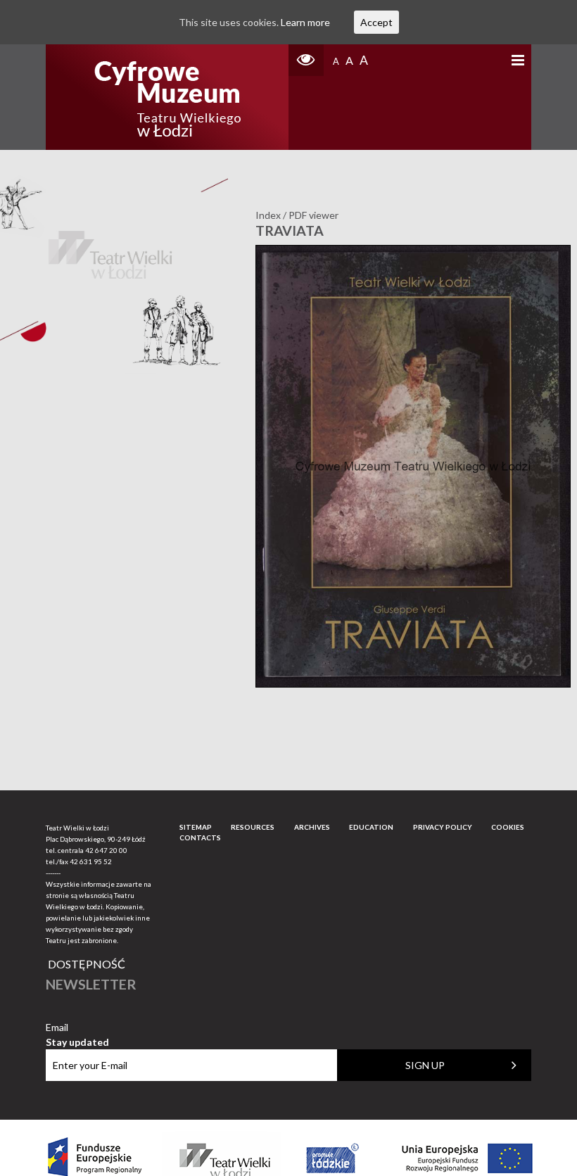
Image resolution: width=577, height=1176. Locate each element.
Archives (312, 827)
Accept (376, 22)
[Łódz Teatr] (167, 97)
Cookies (507, 827)
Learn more (305, 22)
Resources (252, 827)
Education (371, 827)
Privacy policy (442, 827)
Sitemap (195, 827)
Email (77, 1028)
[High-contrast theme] (306, 60)
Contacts (200, 837)
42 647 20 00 (106, 850)
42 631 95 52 (91, 861)
